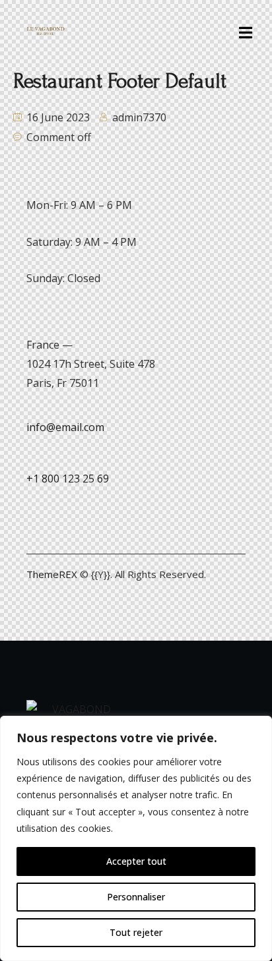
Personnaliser (136, 896)
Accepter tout (136, 861)
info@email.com (65, 427)
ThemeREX (51, 574)
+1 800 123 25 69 (67, 478)
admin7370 (139, 117)
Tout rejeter (136, 932)
